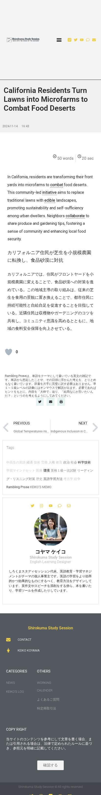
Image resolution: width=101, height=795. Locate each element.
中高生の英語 (15, 462)
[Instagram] (41, 506)
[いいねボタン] (8, 352)
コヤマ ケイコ (50, 552)
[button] (59, 40)
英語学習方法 (53, 479)
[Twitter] (75, 40)
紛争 (77, 479)
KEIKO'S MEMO (40, 487)
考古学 (68, 479)
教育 (59, 462)
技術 (37, 462)
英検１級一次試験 (63, 470)
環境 (46, 470)
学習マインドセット (20, 470)
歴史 (39, 479)
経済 (29, 462)
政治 (66, 462)
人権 (52, 462)
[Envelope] (94, 40)
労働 (44, 462)
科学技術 (84, 462)
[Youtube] (82, 40)
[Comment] (88, 40)
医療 (39, 470)
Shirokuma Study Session (50, 628)
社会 (74, 462)
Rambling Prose (17, 487)
